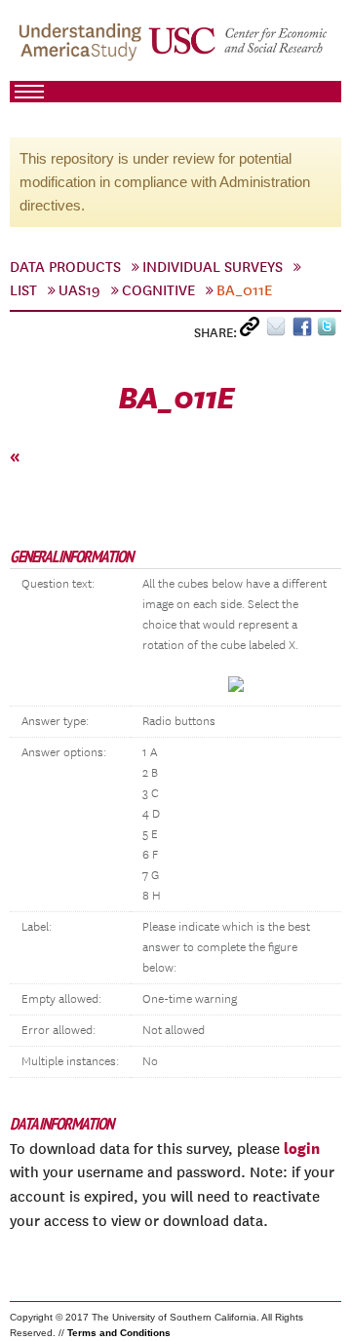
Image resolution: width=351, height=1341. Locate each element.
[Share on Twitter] (329, 331)
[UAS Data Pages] (83, 49)
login (302, 1148)
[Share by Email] (279, 331)
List (23, 290)
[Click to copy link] (253, 331)
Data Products (65, 267)
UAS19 (79, 290)
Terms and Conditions (119, 1332)
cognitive (158, 290)
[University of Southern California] (239, 49)
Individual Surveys (212, 267)
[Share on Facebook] (304, 331)
